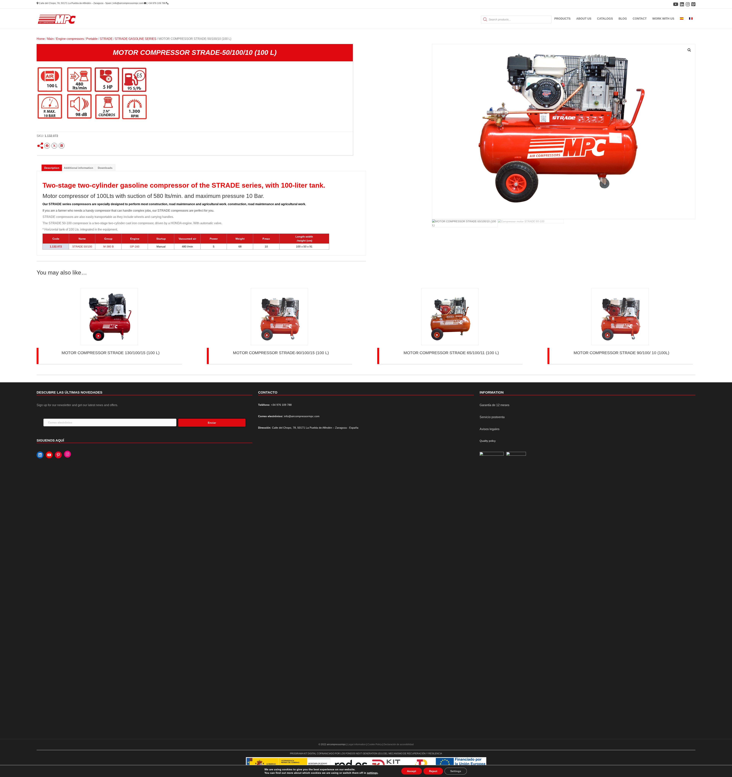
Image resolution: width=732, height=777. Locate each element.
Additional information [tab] (78, 167)
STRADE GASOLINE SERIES (135, 38)
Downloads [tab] (105, 167)
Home (41, 38)
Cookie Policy (375, 744)
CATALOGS (605, 18)
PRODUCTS (562, 18)
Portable (92, 38)
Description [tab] (51, 167)
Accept (411, 771)
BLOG (623, 18)
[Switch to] (681, 19)
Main (50, 38)
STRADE (106, 38)
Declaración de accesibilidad (399, 744)
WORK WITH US (663, 18)
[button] (689, 50)
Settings (455, 771)
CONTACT (640, 18)
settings (372, 772)
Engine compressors (70, 38)
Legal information (357, 744)
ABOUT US (583, 18)
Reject (433, 771)
